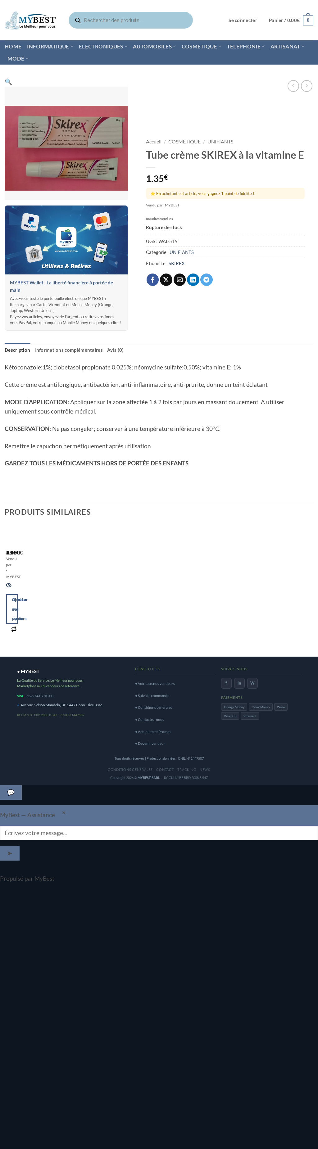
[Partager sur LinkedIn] (193, 280)
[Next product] (293, 86)
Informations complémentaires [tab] (68, 350)
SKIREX (177, 263)
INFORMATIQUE (48, 46)
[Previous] (9, 588)
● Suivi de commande (152, 695)
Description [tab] (17, 350)
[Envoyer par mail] (180, 280)
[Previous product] (306, 86)
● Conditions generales (153, 707)
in (239, 683)
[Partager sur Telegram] (206, 280)
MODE (15, 58)
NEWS (205, 769)
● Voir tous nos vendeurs (155, 683)
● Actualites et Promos (153, 731)
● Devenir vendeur (150, 743)
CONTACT (165, 769)
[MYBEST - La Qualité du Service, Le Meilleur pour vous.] (30, 20)
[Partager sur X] (166, 280)
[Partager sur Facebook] (153, 280)
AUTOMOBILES (152, 46)
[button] (243, 20)
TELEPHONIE (244, 46)
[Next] (29, 588)
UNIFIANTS (220, 141)
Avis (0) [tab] (115, 350)
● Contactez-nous (149, 719)
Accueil (153, 141)
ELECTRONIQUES (101, 46)
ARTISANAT (285, 46)
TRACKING (186, 769)
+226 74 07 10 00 (39, 696)
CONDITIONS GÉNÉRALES (130, 769)
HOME (13, 46)
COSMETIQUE (199, 46)
